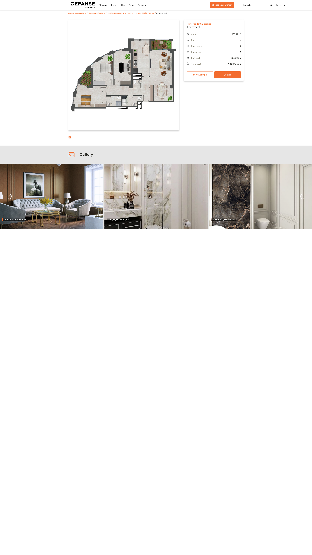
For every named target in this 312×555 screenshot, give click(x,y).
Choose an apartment (222, 5)
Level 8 (151, 13)
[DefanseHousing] (83, 5)
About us (103, 5)
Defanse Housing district (77, 13)
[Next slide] (302, 196)
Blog (123, 5)
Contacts (247, 5)
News (131, 5)
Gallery (114, 5)
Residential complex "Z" (116, 13)
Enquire (227, 74)
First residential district (96, 13)
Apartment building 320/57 (137, 13)
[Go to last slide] (9, 196)
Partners (142, 5)
